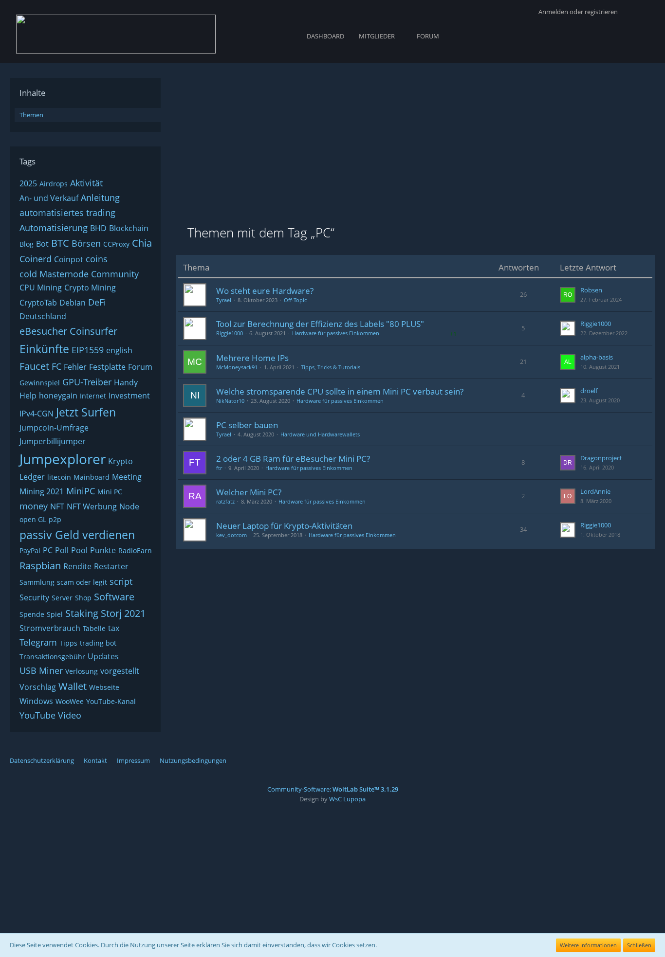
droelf (588, 390)
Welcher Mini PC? (248, 492)
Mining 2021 (41, 491)
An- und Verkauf (48, 198)
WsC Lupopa (347, 798)
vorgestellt (119, 671)
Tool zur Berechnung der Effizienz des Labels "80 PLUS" (320, 323)
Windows (36, 701)
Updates (103, 656)
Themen (31, 114)
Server (62, 597)
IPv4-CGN (36, 413)
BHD (98, 228)
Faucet (34, 366)
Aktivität (86, 183)
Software (114, 596)
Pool (79, 550)
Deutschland (42, 316)
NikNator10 (230, 400)
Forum (140, 366)
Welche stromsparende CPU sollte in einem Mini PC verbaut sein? (339, 391)
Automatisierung (53, 228)
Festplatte (107, 366)
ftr (219, 467)
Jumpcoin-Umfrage (54, 427)
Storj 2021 (123, 613)
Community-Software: (332, 789)
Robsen (591, 290)
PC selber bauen (247, 425)
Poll (62, 550)
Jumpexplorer (62, 459)
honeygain (58, 395)
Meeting (127, 476)
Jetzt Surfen (86, 412)
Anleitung (100, 197)
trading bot (98, 643)
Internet (93, 395)
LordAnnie (595, 491)
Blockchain (128, 228)
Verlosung (81, 671)
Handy (126, 382)
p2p (55, 519)
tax (113, 628)
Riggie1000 (229, 333)
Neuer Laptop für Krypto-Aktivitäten (284, 525)
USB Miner (41, 670)
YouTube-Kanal (111, 701)
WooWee (69, 701)
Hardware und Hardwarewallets (320, 434)
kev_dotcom (231, 535)
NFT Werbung (92, 506)
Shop (83, 597)
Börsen (86, 243)
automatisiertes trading (67, 212)
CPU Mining (40, 287)
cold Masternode (54, 274)
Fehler (75, 366)
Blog (26, 244)
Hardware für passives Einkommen (335, 333)
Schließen (639, 945)
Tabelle (94, 628)
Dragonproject (601, 457)
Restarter (111, 566)
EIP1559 (88, 350)
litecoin (59, 477)
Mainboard (92, 477)
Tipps (68, 643)
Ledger (32, 476)
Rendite (77, 566)
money (33, 506)
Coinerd (35, 259)
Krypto (120, 461)
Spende (31, 614)
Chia (142, 243)
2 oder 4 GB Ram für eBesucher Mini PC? (293, 458)
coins (97, 259)
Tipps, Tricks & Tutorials (330, 367)
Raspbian (40, 565)
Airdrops (53, 183)
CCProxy (116, 244)
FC (56, 366)
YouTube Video (50, 715)
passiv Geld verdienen (77, 534)
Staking (81, 613)
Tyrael (223, 300)
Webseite (104, 687)
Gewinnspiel (39, 382)
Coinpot (68, 259)
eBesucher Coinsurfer (68, 331)
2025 (28, 183)
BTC (60, 243)
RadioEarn (135, 550)
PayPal (29, 550)
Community (115, 274)
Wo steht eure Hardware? (265, 290)
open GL (32, 519)
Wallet (72, 686)
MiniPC (80, 491)
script (121, 581)
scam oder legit (82, 582)
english (119, 350)
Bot (42, 243)
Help (28, 395)
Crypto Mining (90, 287)
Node (129, 506)
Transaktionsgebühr (52, 656)
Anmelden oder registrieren (578, 11)
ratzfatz (225, 501)
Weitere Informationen (588, 945)
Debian (72, 302)
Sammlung (37, 582)
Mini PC (109, 491)
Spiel (55, 614)
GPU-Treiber (86, 382)
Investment (129, 395)
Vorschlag (37, 687)
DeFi (97, 302)
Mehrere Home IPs (252, 357)
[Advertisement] (415, 146)
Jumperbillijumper (52, 441)
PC (48, 550)
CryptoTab (38, 302)
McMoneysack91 (237, 367)
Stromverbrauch (49, 628)
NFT (57, 506)
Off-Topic (295, 300)
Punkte (103, 550)
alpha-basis (596, 357)
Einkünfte (44, 349)
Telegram (38, 642)
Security (34, 597)
